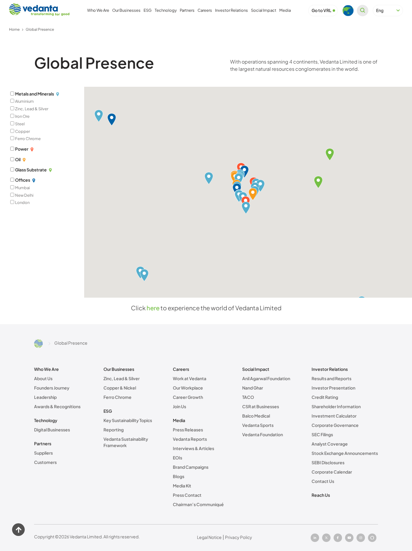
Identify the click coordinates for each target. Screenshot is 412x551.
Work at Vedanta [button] (189, 378)
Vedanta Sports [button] (258, 425)
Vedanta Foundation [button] (262, 434)
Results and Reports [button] (331, 378)
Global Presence (40, 29)
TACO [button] (248, 397)
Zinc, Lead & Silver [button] (121, 378)
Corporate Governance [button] (335, 425)
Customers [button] (45, 462)
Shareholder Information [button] (336, 406)
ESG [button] (148, 10)
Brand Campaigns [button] (190, 467)
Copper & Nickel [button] (119, 387)
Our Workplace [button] (188, 387)
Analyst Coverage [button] (330, 443)
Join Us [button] (179, 406)
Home (14, 29)
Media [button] (285, 10)
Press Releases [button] (188, 429)
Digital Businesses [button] (52, 429)
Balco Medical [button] (256, 415)
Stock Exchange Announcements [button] (345, 453)
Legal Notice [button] (209, 537)
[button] (321, 10)
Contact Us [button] (323, 481)
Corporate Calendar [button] (332, 471)
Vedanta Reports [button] (190, 439)
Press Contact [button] (187, 495)
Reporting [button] (113, 429)
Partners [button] (187, 10)
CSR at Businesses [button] (260, 406)
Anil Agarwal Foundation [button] (266, 378)
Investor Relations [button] (231, 10)
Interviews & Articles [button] (193, 448)
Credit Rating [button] (325, 397)
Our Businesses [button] (126, 10)
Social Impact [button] (263, 10)
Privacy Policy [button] (238, 537)
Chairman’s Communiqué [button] (198, 504)
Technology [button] (166, 10)
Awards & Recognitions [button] (57, 406)
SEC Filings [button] (322, 434)
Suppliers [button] (43, 453)
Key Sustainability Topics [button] (127, 420)
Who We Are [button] (98, 10)
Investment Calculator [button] (334, 415)
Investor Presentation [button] (333, 387)
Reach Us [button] (321, 495)
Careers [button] (205, 10)
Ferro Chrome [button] (117, 397)
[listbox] (388, 10)
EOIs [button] (177, 457)
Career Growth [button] (188, 397)
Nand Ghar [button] (252, 387)
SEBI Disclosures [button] (328, 462)
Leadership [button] (45, 397)
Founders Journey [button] (51, 387)
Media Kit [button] (182, 485)
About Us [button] (43, 378)
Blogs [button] (178, 476)
